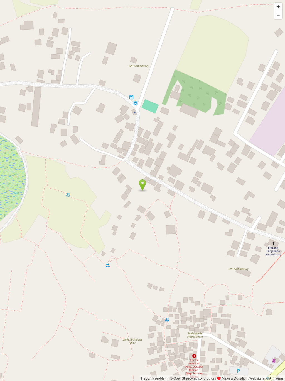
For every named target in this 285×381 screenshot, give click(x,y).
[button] (142, 185)
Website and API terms (266, 378)
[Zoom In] (278, 7)
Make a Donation (235, 378)
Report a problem (154, 378)
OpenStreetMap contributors (194, 378)
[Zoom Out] (278, 15)
